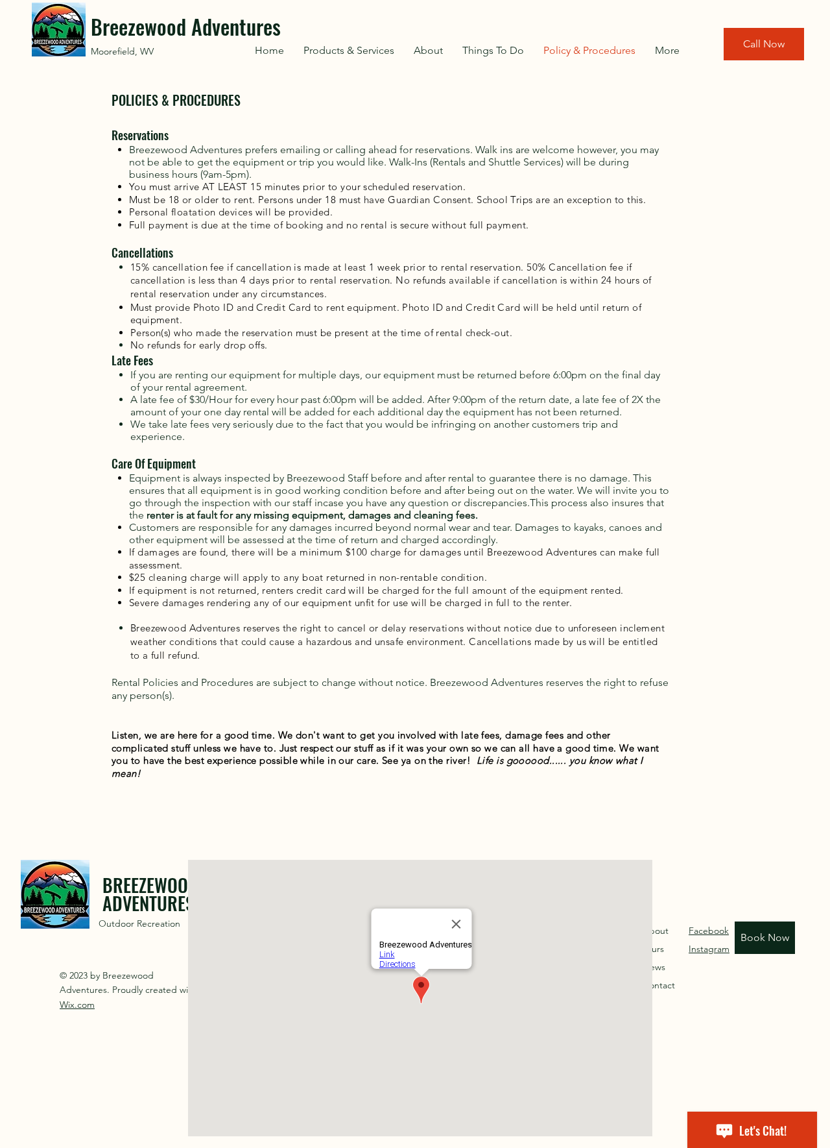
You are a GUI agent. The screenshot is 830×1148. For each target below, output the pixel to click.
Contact (659, 985)
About (656, 930)
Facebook (709, 930)
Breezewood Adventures (186, 26)
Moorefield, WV (123, 51)
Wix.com (77, 1004)
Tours (653, 949)
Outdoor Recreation (139, 923)
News (654, 967)
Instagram (709, 949)
